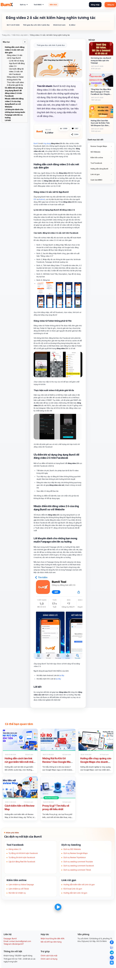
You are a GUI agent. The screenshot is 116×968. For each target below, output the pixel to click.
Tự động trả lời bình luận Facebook (23, 853)
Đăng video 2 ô (15, 849)
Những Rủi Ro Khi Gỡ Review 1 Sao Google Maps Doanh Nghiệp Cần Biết (57, 762)
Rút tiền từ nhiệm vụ (17, 893)
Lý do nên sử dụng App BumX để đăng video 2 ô (16, 63)
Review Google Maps (99, 146)
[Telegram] (112, 952)
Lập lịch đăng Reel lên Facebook (22, 861)
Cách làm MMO (96, 180)
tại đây (61, 675)
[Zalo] (112, 947)
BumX (36, 143)
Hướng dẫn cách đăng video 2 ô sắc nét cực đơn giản (14, 50)
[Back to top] (112, 963)
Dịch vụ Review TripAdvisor (74, 857)
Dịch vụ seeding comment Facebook (78, 865)
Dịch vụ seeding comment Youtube (78, 861)
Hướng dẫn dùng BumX (99, 169)
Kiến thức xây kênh (20, 35)
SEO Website (95, 152)
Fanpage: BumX (10, 938)
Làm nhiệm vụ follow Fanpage (21, 884)
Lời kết (8, 120)
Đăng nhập (95, 5)
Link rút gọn (95, 174)
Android (42, 199)
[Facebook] (112, 942)
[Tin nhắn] (112, 958)
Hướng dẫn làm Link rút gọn (75, 893)
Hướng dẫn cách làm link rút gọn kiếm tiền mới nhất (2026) (19, 762)
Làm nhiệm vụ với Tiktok (19, 888)
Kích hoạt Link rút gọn (72, 888)
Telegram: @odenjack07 (14, 944)
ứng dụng (47, 143)
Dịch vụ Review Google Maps (75, 853)
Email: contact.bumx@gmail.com (17, 941)
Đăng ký (111, 5)
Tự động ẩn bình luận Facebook (22, 857)
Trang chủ (6, 35)
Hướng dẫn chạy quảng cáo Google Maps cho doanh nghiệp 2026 (95, 762)
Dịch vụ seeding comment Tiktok (77, 870)
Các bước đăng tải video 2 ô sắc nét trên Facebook (16, 71)
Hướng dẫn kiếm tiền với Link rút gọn (79, 884)
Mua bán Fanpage (51, 798)
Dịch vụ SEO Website (72, 849)
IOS (35, 199)
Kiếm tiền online (97, 157)
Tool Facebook (96, 163)
